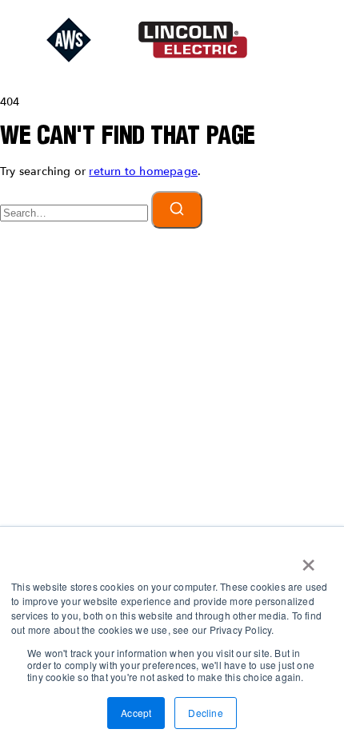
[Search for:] (75, 213)
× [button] (308, 560)
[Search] (176, 210)
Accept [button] (136, 712)
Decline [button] (205, 712)
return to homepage (143, 171)
